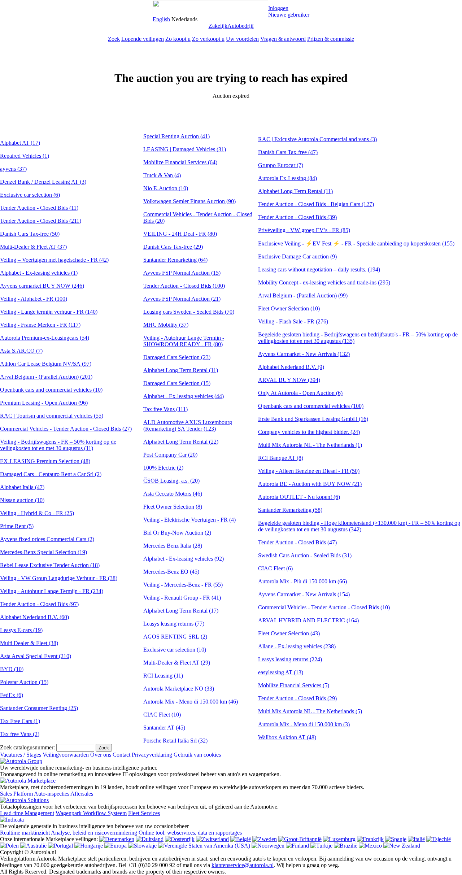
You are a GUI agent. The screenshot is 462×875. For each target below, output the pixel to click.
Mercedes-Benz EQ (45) (171, 572)
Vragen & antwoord (283, 39)
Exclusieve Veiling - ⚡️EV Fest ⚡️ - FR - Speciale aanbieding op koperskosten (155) (356, 243)
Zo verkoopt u (208, 39)
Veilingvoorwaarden (66, 755)
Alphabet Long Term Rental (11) (180, 370)
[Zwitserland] (212, 839)
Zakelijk (218, 26)
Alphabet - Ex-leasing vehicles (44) (183, 396)
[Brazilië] (345, 846)
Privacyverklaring (152, 755)
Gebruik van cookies (197, 755)
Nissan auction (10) (22, 500)
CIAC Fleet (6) (275, 568)
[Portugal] (60, 846)
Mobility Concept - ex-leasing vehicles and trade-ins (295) (324, 282)
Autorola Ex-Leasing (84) (287, 178)
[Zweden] (264, 839)
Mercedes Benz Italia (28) (172, 546)
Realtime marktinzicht (25, 833)
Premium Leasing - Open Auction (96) (44, 403)
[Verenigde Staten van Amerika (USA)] (204, 846)
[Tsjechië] (438, 839)
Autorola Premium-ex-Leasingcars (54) (44, 338)
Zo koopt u (178, 39)
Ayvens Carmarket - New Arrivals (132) (304, 354)
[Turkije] (321, 846)
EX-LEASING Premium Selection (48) (45, 461)
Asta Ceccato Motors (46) (172, 494)
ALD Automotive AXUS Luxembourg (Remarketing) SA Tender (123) (187, 425)
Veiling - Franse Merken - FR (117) (40, 325)
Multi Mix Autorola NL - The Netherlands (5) (310, 711)
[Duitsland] (150, 839)
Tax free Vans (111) (165, 409)
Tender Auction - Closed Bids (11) (39, 208)
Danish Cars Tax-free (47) (288, 152)
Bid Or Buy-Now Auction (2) (177, 533)
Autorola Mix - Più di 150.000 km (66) (302, 581)
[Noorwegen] (268, 846)
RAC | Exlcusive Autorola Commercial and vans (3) (317, 139)
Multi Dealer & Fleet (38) (29, 643)
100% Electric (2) (163, 468)
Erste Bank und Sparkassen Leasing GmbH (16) (313, 419)
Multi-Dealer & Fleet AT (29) (176, 662)
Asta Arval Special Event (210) (35, 656)
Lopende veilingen (142, 39)
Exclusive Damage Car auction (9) (297, 256)
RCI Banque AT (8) (280, 458)
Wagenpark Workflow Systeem (91, 813)
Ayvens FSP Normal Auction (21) (182, 299)
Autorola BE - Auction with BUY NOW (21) (310, 484)
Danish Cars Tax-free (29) (173, 247)
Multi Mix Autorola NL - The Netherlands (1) (310, 445)
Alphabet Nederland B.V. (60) (34, 617)
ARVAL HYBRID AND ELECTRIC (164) (308, 620)
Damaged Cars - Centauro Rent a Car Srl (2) (50, 474)
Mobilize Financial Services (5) (293, 685)
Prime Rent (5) (17, 526)
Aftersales (81, 794)
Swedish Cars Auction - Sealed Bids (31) (305, 555)
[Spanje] (395, 839)
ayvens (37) (13, 169)
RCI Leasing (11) (163, 675)
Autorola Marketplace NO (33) (178, 688)
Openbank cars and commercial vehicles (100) (310, 406)
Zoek (114, 39)
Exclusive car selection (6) (30, 195)
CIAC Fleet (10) (162, 714)
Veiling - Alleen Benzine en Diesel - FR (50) (308, 471)
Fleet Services (144, 813)
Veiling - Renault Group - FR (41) (182, 598)
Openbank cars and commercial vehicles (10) (51, 390)
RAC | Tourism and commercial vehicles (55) (51, 416)
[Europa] (115, 846)
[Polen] (9, 846)
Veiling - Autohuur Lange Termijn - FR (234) (51, 591)
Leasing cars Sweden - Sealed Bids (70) (188, 312)
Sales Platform (16, 794)
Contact (121, 755)
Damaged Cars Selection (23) (176, 357)
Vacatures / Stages (20, 755)
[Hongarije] (88, 846)
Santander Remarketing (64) (175, 260)
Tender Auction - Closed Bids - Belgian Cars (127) (316, 204)
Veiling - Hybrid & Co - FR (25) (37, 513)
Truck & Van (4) (162, 175)
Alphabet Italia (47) (22, 487)
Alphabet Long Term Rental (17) (180, 611)
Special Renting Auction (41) (176, 136)
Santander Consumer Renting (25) (39, 708)
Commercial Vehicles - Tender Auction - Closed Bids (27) (66, 429)
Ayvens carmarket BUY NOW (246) (42, 286)
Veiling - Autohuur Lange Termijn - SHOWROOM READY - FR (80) (183, 341)
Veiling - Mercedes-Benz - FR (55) (183, 585)
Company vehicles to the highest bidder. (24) (309, 432)
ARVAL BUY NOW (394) (289, 380)
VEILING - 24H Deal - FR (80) (180, 234)
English (161, 19)
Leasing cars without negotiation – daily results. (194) (319, 269)
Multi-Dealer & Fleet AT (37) (33, 247)
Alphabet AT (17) (20, 143)
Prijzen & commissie (330, 39)
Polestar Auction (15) (24, 682)
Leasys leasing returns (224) (290, 659)
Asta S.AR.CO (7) (21, 351)
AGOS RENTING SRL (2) (175, 637)
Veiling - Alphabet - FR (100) (33, 299)
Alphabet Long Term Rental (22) (180, 442)
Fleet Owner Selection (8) (172, 507)
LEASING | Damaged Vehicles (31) (184, 149)
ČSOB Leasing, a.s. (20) (171, 481)
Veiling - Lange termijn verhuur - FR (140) (48, 312)
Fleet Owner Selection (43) (289, 633)
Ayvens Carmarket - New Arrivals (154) (304, 594)
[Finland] (297, 846)
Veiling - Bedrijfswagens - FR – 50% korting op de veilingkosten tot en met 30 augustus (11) (58, 445)
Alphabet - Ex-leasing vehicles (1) (39, 273)
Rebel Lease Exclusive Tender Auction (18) (50, 565)
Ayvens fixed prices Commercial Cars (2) (47, 539)
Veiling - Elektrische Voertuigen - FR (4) (189, 520)
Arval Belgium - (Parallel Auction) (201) (46, 377)
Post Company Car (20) (170, 455)
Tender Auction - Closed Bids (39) (297, 217)
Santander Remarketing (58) (290, 510)
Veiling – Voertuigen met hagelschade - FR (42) (54, 260)
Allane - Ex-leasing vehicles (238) (297, 646)
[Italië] (416, 839)
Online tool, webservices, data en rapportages (190, 833)
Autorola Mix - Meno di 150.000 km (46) (190, 701)
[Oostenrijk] (180, 839)
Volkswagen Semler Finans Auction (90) (189, 201)
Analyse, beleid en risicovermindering (94, 833)
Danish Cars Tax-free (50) (30, 234)
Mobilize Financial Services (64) (180, 162)
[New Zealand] (401, 846)
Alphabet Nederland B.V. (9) (291, 367)
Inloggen (278, 8)
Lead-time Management (27, 813)
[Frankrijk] (370, 839)
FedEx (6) (11, 695)
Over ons (100, 755)
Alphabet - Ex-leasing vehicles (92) (183, 559)
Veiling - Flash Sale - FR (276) (293, 321)
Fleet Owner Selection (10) (289, 308)
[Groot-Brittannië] (300, 839)
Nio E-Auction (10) (165, 188)
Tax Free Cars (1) (20, 721)
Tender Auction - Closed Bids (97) (39, 604)
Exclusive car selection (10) (174, 650)
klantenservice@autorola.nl (243, 865)
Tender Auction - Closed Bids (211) (40, 221)
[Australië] (33, 846)
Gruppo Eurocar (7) (280, 165)
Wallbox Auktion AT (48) (287, 737)
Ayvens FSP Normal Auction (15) (182, 273)
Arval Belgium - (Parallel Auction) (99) (303, 295)
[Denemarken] (116, 839)
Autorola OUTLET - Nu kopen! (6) (299, 497)
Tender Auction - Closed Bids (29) (297, 698)
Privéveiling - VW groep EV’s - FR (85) (304, 230)
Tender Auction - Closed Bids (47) (297, 542)
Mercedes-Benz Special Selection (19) (43, 552)
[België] (240, 839)
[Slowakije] (142, 846)
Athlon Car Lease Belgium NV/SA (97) (45, 364)
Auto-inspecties (51, 794)
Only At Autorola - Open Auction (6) (300, 393)
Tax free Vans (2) (19, 734)
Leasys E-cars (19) (21, 630)
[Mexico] (370, 846)
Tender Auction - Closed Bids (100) (184, 286)
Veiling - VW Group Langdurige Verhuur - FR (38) (58, 578)
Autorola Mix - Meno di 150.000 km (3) (304, 724)
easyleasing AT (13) (280, 672)
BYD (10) (11, 669)
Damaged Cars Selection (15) (176, 383)
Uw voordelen (242, 39)
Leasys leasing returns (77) (173, 624)
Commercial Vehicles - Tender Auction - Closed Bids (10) (324, 607)
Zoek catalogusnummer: (27, 747)
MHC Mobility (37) (165, 325)
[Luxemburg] (339, 839)
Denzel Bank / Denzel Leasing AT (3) (43, 182)
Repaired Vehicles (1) (24, 156)
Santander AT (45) (164, 727)
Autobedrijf (240, 26)
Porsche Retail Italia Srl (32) (175, 740)
